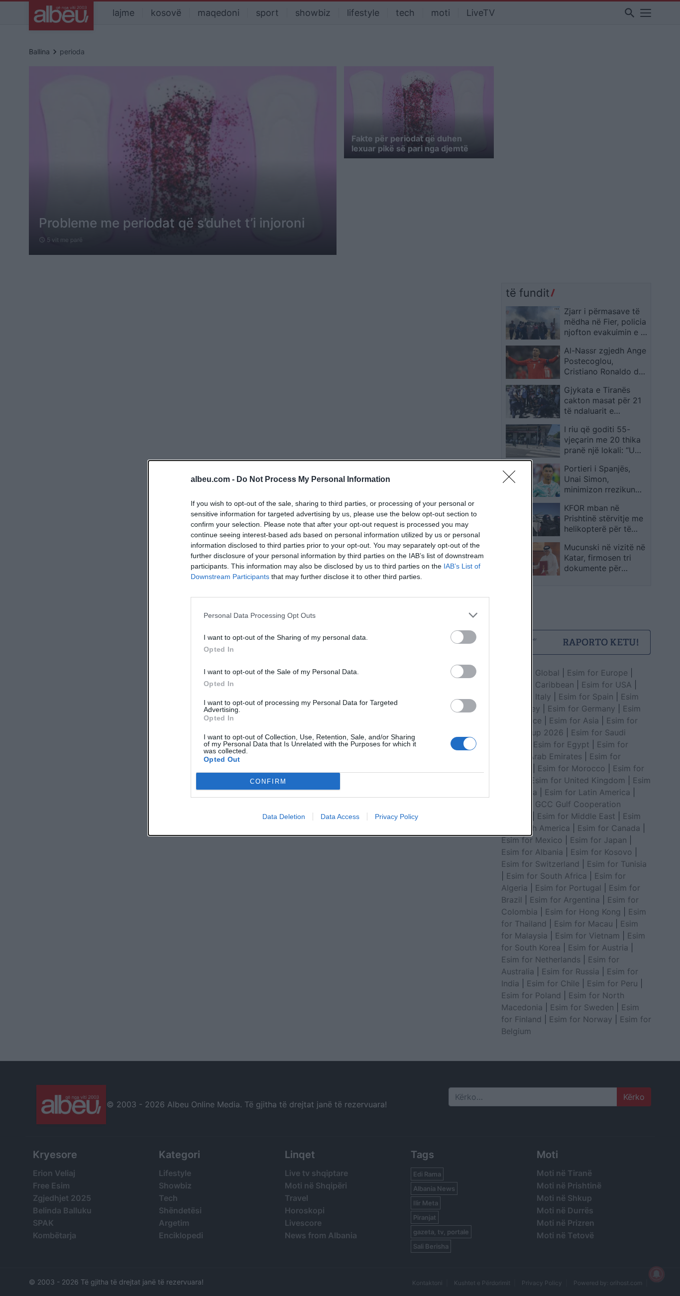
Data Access (340, 817)
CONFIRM (268, 781)
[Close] (512, 480)
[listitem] (340, 615)
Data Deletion (283, 817)
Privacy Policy (396, 817)
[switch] (463, 637)
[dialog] (340, 648)
